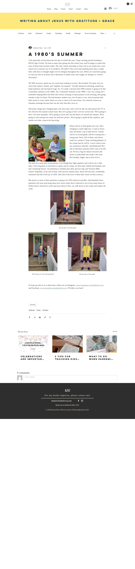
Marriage (78, 33)
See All (115, 331)
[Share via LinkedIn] (40, 317)
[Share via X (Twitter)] (35, 317)
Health (68, 33)
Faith (30, 33)
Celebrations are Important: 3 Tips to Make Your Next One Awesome (33, 357)
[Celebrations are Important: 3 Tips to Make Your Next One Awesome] (33, 344)
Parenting (58, 33)
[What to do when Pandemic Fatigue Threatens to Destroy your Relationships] (101, 344)
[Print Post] (50, 317)
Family (49, 33)
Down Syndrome (90, 33)
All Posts (21, 33)
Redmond (39, 33)
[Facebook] (128, 4)
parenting (32, 304)
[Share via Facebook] (29, 317)
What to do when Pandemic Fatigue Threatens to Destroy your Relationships (101, 357)
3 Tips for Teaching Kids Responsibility (67, 357)
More (102, 33)
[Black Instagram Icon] (131, 4)
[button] (105, 8)
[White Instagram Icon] (82, 400)
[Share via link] (45, 317)
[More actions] (105, 48)
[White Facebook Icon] (78, 400)
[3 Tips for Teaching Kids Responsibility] (67, 344)
